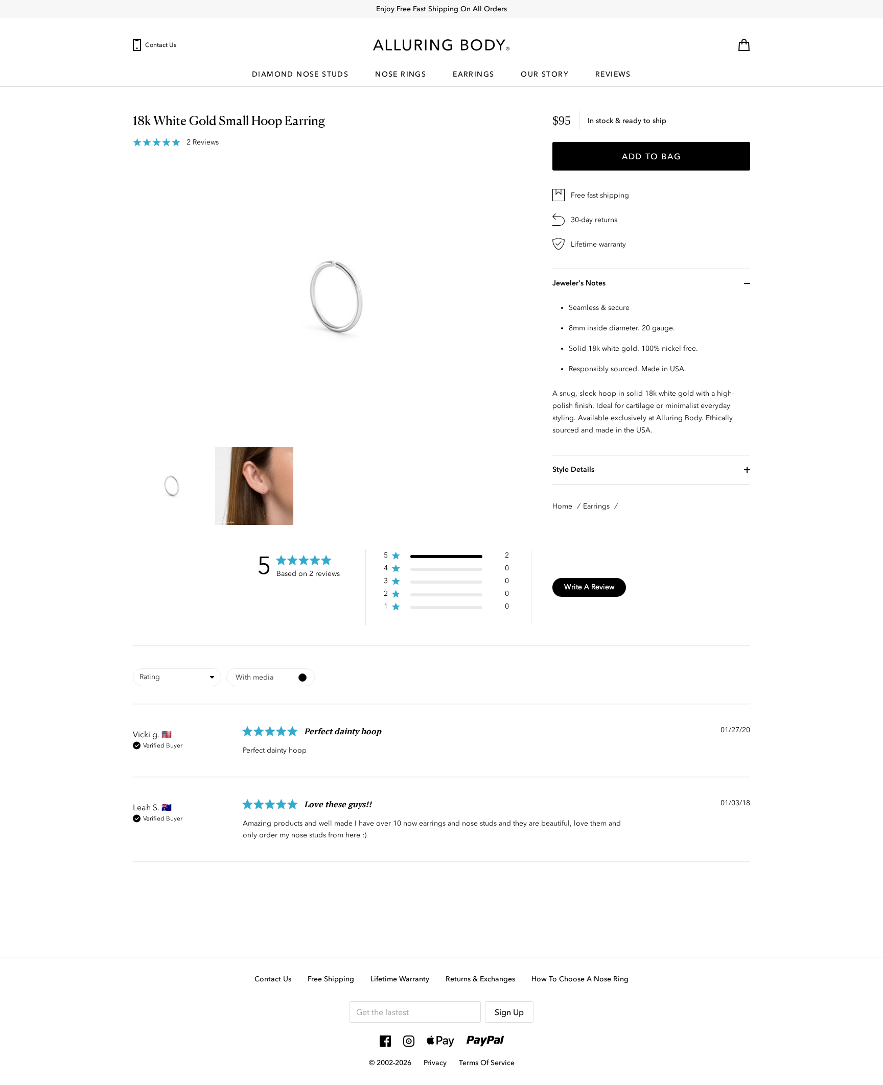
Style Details (573, 469)
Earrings (473, 75)
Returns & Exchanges (480, 979)
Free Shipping (331, 979)
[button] (446, 557)
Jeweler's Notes (579, 283)
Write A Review (589, 587)
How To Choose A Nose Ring (580, 979)
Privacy (435, 1062)
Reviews (613, 75)
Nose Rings (400, 75)
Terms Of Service (487, 1062)
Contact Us (160, 45)
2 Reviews (203, 142)
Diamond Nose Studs (300, 75)
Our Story (545, 75)
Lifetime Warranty (399, 979)
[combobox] (177, 677)
